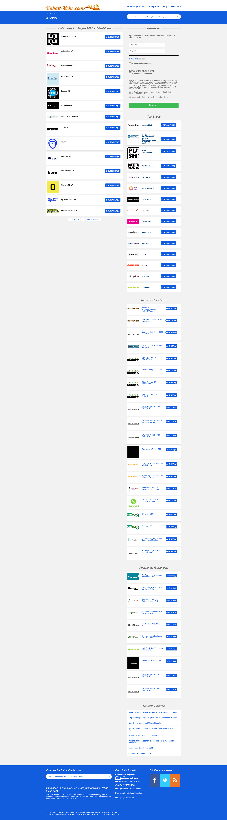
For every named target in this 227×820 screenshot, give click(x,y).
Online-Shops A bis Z (136, 6)
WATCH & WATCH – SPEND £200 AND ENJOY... (152, 421)
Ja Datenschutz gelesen (141, 63)
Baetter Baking (148, 166)
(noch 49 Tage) (171, 649)
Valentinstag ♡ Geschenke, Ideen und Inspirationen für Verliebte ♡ (151, 741)
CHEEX (144, 265)
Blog (165, 6)
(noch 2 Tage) (171, 576)
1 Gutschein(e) (168, 188)
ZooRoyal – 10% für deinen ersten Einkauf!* (152, 576)
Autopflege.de (66, 105)
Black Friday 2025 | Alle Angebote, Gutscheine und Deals (153, 712)
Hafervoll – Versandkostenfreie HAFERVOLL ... (149, 309)
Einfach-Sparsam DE (69, 210)
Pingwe (64, 142)
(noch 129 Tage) (171, 308)
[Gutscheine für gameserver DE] (133, 346)
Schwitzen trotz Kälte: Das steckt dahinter (146, 735)
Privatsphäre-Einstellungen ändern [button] (128, 788)
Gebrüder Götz (147, 210)
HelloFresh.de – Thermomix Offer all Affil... (152, 649)
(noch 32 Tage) (171, 488)
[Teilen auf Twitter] (165, 780)
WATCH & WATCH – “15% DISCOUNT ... (151, 407)
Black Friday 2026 (114, 814)
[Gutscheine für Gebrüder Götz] (133, 210)
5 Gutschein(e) (168, 265)
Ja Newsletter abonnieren (141, 73)
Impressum (114, 812)
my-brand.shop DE (68, 199)
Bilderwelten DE (67, 65)
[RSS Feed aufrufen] (175, 780)
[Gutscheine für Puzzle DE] (133, 464)
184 (88, 219)
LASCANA (146, 177)
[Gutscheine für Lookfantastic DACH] (133, 539)
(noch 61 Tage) (171, 407)
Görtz (144, 254)
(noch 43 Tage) (171, 624)
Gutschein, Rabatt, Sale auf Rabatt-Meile (71, 812)
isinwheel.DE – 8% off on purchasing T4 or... (151, 501)
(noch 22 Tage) (171, 588)
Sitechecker (146, 243)
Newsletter (176, 6)
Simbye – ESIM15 (148, 514)
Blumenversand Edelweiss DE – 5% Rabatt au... (152, 612)
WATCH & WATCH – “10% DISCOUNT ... (151, 436)
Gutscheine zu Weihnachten (140, 753)
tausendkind (147, 125)
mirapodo (145, 276)
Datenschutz (134, 59)
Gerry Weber (147, 199)
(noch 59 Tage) (171, 450)
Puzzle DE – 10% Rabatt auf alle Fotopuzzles (152, 464)
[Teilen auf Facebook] (154, 780)
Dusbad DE (65, 91)
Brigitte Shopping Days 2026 (81, 814)
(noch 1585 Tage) (171, 332)
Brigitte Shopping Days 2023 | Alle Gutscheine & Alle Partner (151, 729)
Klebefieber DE (67, 51)
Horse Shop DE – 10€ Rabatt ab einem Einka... (151, 488)
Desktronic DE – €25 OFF (151, 449)
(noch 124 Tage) (171, 358)
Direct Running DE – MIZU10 (149, 395)
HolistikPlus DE (67, 76)
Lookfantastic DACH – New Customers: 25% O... (152, 539)
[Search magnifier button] (178, 16)
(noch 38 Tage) (171, 612)
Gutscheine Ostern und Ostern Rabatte (145, 723)
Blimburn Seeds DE (68, 36)
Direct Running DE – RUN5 (152, 370)
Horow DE (65, 127)
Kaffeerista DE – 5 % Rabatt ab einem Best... (152, 588)
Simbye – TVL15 (148, 526)
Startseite (51, 14)
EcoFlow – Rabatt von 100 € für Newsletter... (152, 333)
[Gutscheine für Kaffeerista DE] (133, 588)
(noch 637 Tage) (171, 515)
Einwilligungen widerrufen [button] (124, 797)
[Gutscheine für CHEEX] (133, 265)
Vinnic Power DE (67, 156)
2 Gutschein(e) (168, 151)
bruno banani (147, 232)
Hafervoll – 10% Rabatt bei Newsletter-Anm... (152, 321)
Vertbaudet (146, 287)
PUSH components (147, 151)
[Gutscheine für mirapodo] (133, 276)
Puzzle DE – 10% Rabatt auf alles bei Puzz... (152, 476)
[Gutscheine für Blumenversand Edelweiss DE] (133, 613)
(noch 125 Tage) (171, 346)
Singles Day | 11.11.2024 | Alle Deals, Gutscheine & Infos (153, 717)
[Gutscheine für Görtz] (133, 254)
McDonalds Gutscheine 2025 (141, 748)
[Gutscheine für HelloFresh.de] (133, 649)
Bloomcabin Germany (69, 116)
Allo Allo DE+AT (67, 185)
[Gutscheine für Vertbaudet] (133, 287)
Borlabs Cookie (148, 188)
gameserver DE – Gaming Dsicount (152, 346)
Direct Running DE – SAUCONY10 (149, 383)
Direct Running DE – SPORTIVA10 (149, 358)
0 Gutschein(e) (113, 37)
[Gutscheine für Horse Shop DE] (133, 488)
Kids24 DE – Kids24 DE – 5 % (152, 625)
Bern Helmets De (67, 170)
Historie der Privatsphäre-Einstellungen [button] (129, 793)
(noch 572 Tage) (171, 527)
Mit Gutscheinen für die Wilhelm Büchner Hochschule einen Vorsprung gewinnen (149, 139)
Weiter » (96, 219)
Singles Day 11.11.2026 (99, 814)
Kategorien (154, 6)
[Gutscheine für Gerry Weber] (133, 199)
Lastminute (146, 221)
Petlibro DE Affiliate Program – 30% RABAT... (152, 551)
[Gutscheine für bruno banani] (133, 232)
